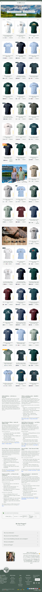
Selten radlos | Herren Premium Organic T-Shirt (34, 241)
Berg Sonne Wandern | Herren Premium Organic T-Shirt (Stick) (21, 323)
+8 (20, 98)
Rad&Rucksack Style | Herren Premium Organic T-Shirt (21, 343)
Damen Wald (23, 445)
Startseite (4, 19)
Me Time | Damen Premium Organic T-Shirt (21, 262)
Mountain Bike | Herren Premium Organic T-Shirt (21, 384)
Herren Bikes (34, 470)
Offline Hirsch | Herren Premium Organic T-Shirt (21, 117)
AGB (28, 580)
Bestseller (20, 580)
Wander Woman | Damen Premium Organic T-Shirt (8, 56)
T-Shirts (22, 418)
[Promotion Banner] (14, 174)
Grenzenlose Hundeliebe (11, 470)
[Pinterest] (39, 583)
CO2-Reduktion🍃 (12, 582)
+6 (33, 98)
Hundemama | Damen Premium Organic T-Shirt (34, 384)
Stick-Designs (20, 585)
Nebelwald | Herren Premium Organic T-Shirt (21, 36)
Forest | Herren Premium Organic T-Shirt (34, 343)
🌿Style (20, 577)
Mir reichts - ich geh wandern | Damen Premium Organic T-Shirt (21, 363)
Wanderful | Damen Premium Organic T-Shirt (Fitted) (8, 363)
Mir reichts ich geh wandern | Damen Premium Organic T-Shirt (8, 282)
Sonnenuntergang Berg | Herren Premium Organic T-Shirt (8, 36)
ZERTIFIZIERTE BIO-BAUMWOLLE (15, 11)
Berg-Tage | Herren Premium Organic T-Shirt (21, 302)
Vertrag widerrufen (28, 577)
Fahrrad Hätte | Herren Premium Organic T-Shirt (8, 199)
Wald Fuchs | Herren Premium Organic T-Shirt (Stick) (21, 157)
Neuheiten (20, 578)
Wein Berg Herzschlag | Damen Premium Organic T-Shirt (21, 220)
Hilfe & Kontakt (12, 578)
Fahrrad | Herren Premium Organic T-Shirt (21, 97)
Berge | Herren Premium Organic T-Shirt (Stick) (21, 56)
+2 (7, 78)
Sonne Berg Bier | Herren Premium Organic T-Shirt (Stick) (8, 117)
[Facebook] (34, 583)
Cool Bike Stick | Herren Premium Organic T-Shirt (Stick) (34, 302)
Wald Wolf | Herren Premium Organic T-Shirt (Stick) (34, 363)
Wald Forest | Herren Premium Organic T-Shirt (8, 97)
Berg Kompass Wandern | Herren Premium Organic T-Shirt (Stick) (34, 282)
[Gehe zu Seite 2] (24, 388)
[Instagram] (36, 583)
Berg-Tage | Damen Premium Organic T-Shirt (34, 157)
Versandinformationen (28, 581)
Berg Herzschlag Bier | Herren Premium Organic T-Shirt (34, 220)
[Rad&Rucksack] (6, 570)
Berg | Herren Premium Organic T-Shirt (21, 137)
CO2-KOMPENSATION (21, 14)
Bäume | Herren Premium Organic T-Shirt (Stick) (34, 117)
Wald (25, 443)
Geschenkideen (23, 498)
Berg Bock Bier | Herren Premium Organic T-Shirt (34, 56)
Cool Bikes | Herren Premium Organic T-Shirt (8, 137)
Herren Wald (35, 444)
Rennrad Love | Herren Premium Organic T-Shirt (34, 262)
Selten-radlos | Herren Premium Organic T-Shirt (34, 97)
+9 (33, 222)
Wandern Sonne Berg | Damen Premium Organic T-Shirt (34, 76)
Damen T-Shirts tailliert (33, 418)
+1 (33, 78)
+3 (7, 139)
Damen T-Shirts (26, 418)
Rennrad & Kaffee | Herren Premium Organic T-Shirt (8, 157)
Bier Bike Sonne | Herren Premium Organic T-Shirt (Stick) (21, 76)
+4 (7, 98)
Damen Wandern (9, 443)
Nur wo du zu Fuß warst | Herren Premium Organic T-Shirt (8, 220)
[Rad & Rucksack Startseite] (21, 3)
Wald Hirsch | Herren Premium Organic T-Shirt (8, 343)
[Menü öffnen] (39, 590)
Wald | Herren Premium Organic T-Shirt (34, 36)
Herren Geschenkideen (30, 498)
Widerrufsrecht (28, 578)
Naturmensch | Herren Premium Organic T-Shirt (34, 199)
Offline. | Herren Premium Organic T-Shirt (8, 76)
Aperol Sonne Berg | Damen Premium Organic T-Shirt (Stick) (8, 262)
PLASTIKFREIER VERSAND (29, 11)
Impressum (28, 584)
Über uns (12, 577)
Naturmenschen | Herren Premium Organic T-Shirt (34, 179)
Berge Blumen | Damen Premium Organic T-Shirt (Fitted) (8, 384)
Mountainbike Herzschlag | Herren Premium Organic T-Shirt (21, 282)
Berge (16, 442)
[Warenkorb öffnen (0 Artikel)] (40, 2)
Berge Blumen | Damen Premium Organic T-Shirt (21, 199)
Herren (20, 581)
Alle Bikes (30, 470)
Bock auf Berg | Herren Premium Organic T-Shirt (8, 323)
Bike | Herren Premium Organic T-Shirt (8, 302)
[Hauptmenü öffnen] (1, 3)
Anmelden (37, 579)
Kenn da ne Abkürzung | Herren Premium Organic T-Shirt (34, 137)
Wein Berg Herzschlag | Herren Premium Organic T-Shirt (34, 323)
